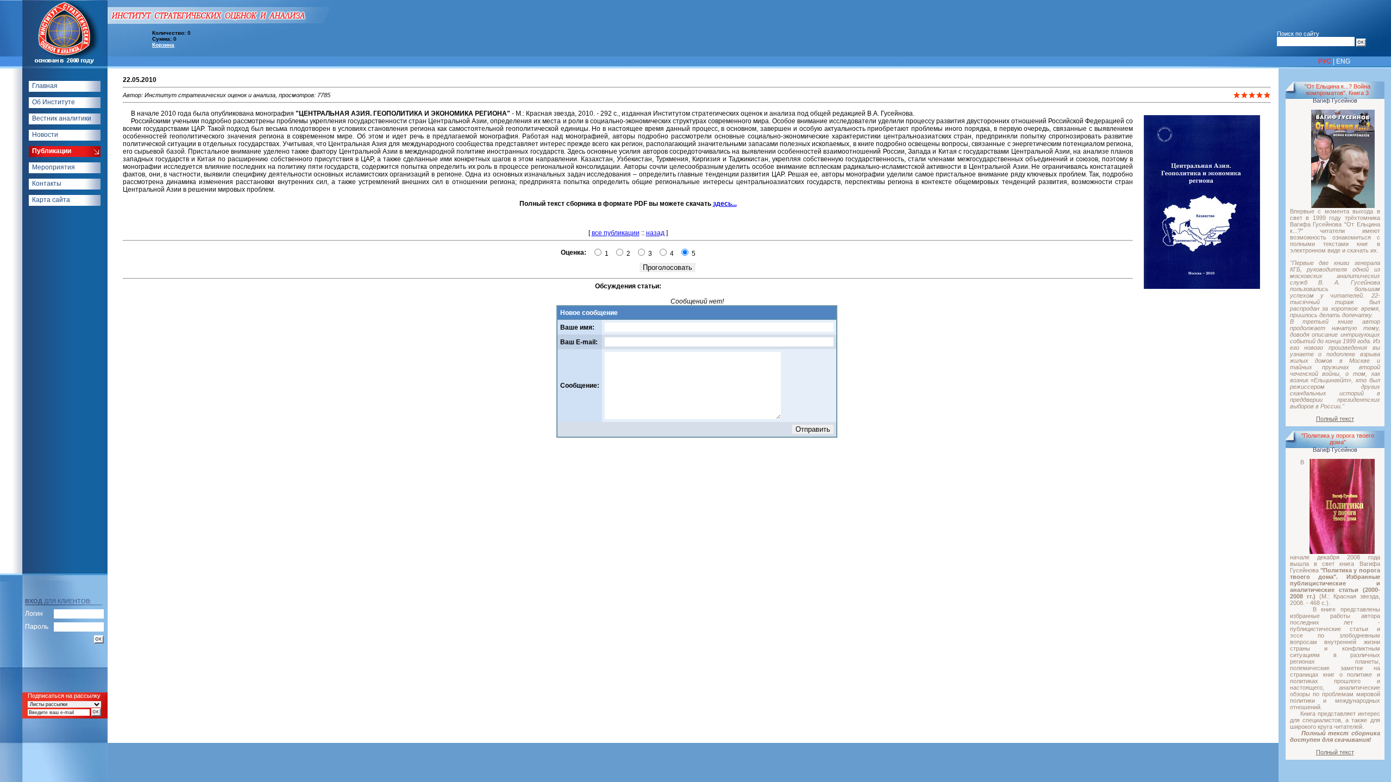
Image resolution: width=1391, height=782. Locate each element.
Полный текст (1335, 418)
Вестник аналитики (61, 118)
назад (655, 233)
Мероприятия (53, 167)
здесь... (725, 203)
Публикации (51, 151)
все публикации (616, 233)
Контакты (46, 183)
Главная (45, 86)
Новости (45, 134)
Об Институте (53, 102)
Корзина (163, 45)
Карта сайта (51, 200)
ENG (1343, 61)
